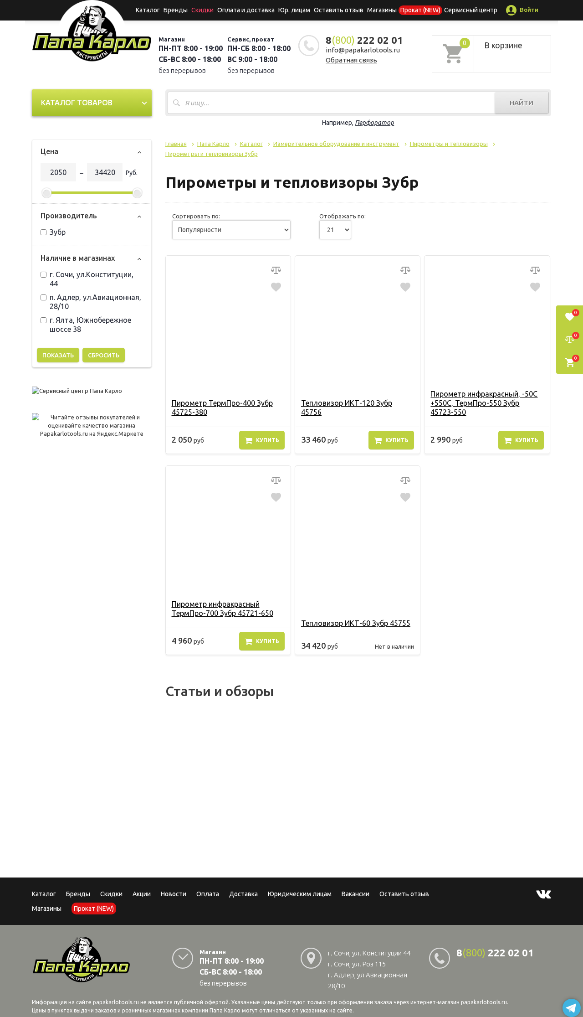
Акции (142, 894)
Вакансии (355, 894)
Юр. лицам (294, 10)
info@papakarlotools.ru (363, 50)
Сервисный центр (470, 10)
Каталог (148, 10)
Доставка (243, 894)
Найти (521, 103)
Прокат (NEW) (420, 10)
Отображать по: (342, 216)
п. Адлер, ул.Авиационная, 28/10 (95, 301)
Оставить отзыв (338, 10)
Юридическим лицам (300, 894)
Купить (267, 440)
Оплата (207, 894)
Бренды (176, 10)
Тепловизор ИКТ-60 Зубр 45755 (355, 623)
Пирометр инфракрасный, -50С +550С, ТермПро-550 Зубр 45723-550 (483, 403)
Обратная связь (351, 60)
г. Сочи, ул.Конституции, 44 (91, 279)
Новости (173, 894)
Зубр (58, 232)
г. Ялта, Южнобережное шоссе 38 (90, 324)
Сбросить (103, 355)
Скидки (111, 894)
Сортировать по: (196, 216)
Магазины (46, 908)
